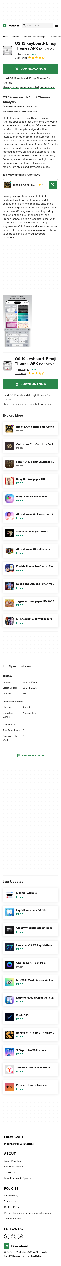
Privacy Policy (11, 1195)
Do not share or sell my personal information (27, 1213)
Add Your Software (14, 1166)
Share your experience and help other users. (29, 87)
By (22, 54)
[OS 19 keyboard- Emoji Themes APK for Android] (7, 50)
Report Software (33, 755)
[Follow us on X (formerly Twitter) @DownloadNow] (13, 1236)
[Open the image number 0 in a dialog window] (17, 321)
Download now (33, 69)
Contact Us (10, 1172)
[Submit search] (24, 25)
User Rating (21, 57)
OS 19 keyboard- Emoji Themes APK (35, 46)
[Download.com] (11, 25)
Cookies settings (13, 1218)
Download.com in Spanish (17, 1178)
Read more (32, 112)
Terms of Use (11, 1201)
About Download (13, 1161)
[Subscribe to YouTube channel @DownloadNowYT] (20, 1236)
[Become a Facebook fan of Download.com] (6, 1236)
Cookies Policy (11, 1207)
